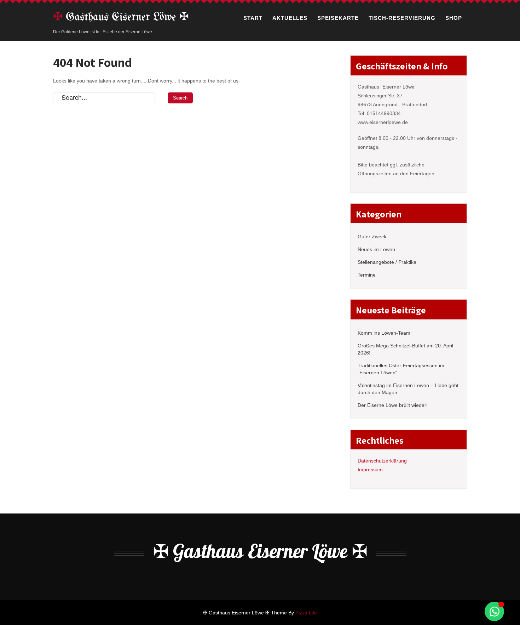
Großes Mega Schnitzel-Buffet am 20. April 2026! (405, 349)
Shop (453, 18)
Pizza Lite (306, 612)
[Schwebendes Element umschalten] (494, 611)
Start (252, 18)
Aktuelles (289, 18)
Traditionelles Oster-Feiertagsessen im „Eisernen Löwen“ (401, 369)
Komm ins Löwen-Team (384, 333)
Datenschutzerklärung (382, 461)
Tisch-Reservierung (402, 18)
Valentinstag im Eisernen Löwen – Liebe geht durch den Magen (408, 388)
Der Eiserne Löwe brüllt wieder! (393, 405)
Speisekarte (338, 18)
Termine (367, 275)
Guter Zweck (372, 236)
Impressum (370, 469)
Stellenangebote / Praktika (387, 262)
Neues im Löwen (376, 249)
